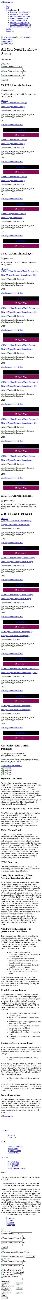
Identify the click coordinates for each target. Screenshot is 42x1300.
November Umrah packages (20, 25)
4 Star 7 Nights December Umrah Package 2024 (19, 275)
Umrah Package (11, 10)
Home (8, 6)
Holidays (9, 29)
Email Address (19, 75)
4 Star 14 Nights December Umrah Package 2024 (19, 423)
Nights (10, 1270)
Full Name (18, 66)
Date (8, 64)
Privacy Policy (13, 1149)
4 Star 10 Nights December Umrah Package (17, 349)
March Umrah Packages (19, 18)
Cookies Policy (13, 1153)
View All (4, 101)
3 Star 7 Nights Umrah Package (12, 218)
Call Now (22, 130)
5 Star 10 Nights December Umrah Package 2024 (19, 673)
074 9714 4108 (13, 1162)
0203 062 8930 (10, 37)
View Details (18, 125)
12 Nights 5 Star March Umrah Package (15, 710)
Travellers (14, 1277)
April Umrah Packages (18, 21)
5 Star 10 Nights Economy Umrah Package (17, 562)
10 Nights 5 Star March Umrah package (15, 636)
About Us (11, 1135)
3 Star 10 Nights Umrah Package (13, 107)
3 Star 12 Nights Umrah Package (13, 144)
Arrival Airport (19, 1256)
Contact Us (10, 31)
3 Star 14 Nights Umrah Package (13, 181)
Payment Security (14, 1151)
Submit (4, 80)
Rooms (11, 1274)
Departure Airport (22, 1252)
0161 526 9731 (25, 37)
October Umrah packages (20, 23)
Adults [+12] (5, 1281)
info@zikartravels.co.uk (17, 1168)
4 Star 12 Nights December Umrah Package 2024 (19, 386)
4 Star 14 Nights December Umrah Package (17, 460)
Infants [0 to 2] (6, 1291)
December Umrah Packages (20, 27)
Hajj (7, 8)
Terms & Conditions (15, 1147)
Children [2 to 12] (7, 1286)
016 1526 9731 (13, 1166)
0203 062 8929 (13, 1164)
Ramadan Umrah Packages (20, 12)
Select (4, 1295)
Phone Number (20, 71)
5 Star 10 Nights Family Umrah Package (16, 599)
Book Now (22, 135)
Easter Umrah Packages (19, 14)
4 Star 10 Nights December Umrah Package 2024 (19, 312)
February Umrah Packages (20, 16)
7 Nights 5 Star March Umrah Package (15, 525)
